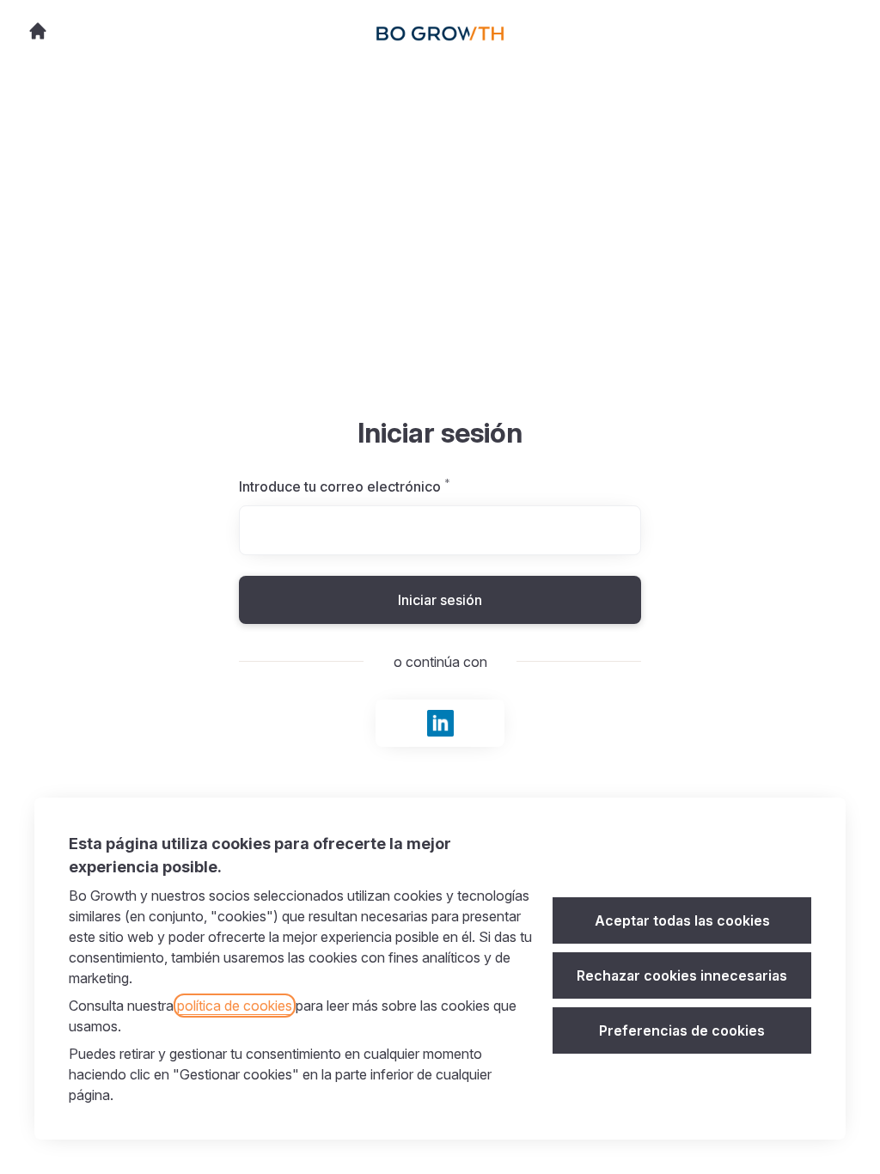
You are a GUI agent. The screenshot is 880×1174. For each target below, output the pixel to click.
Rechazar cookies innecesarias (682, 975)
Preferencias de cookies (682, 1030)
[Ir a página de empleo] (38, 31)
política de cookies (234, 1005)
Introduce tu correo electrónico (380, 486)
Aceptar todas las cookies (682, 920)
